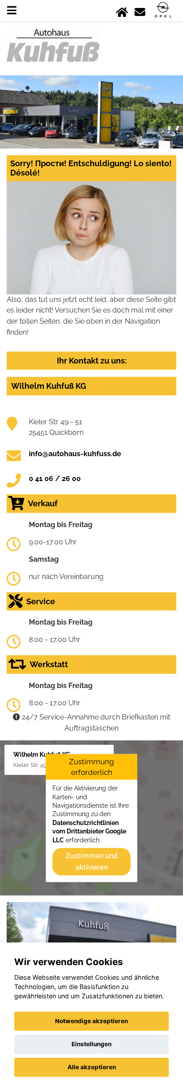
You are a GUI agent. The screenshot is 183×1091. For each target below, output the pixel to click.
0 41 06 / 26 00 (55, 478)
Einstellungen (91, 1044)
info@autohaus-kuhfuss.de (75, 454)
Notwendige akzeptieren (91, 1021)
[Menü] (11, 10)
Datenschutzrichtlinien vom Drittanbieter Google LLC (89, 831)
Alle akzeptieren (92, 1067)
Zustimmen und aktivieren (91, 861)
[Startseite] (122, 10)
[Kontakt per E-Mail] (140, 10)
